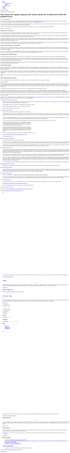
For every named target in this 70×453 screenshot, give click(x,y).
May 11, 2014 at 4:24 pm (6, 179)
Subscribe (4, 8)
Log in (6, 325)
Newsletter (4, 6)
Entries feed (7, 326)
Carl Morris (7, 442)
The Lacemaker (7, 5)
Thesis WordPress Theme (11, 449)
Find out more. (5, 287)
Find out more (5, 302)
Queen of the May (8, 3)
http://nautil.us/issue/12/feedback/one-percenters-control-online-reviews (15, 183)
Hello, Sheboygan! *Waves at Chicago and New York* (13, 190)
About (4, 7)
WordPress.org (7, 328)
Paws (6, 441)
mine (24, 21)
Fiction (4, 2)
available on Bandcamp (11, 291)
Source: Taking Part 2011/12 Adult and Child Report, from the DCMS (15, 134)
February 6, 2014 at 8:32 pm (7, 167)
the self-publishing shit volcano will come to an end (41, 21)
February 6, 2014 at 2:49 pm (9, 138)
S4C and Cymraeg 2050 (12, 441)
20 (6, 310)
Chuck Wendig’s (18, 21)
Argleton (6, 4)
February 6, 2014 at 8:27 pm (9, 163)
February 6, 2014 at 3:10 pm (7, 147)
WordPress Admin (3, 451)
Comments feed (7, 327)
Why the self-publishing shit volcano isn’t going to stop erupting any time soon (19, 188)
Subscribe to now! (10, 415)
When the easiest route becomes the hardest (18, 439)
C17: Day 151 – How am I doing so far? (15, 443)
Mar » (6, 312)
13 (6, 309)
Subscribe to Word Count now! (8, 276)
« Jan (3, 312)
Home (4, 1)
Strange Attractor (10, 445)
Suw (1, 147)
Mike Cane (2, 138)
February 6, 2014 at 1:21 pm (12, 99)
